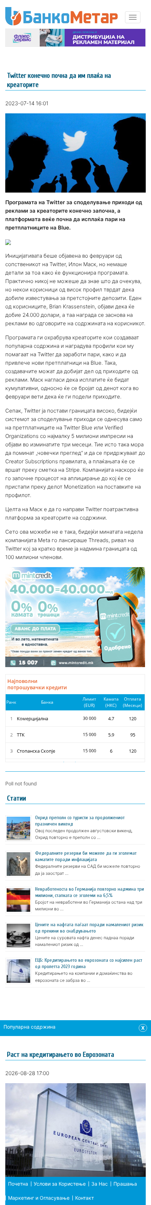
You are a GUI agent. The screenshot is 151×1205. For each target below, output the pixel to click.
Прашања (125, 1184)
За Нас (99, 1184)
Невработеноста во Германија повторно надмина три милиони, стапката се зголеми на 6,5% (89, 892)
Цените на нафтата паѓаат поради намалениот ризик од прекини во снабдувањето (89, 928)
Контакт (84, 1198)
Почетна (18, 1184)
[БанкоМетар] (61, 16)
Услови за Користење (60, 1184)
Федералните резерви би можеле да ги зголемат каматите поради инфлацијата (86, 856)
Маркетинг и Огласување (39, 1198)
